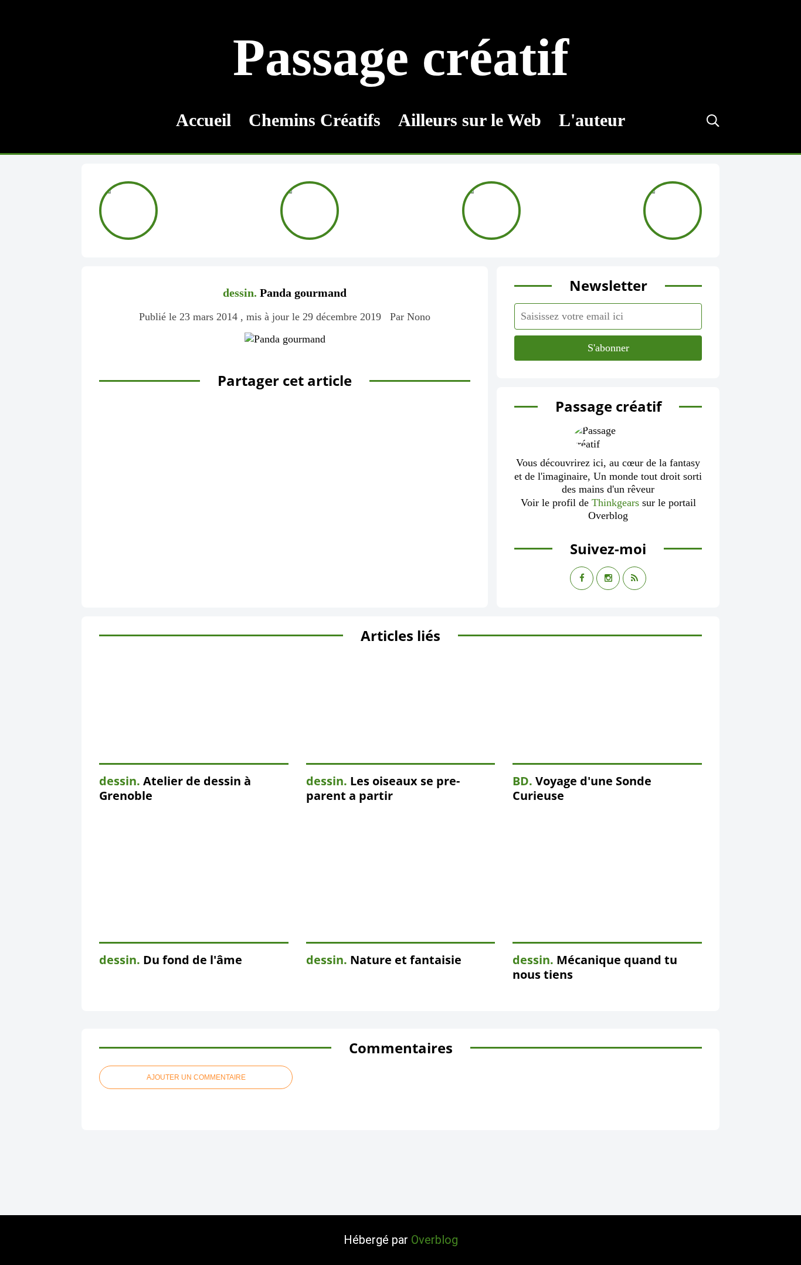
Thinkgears (615, 502)
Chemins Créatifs (315, 120)
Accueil (203, 120)
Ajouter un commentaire (196, 1077)
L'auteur (592, 120)
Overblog (434, 1240)
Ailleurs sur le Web (469, 120)
